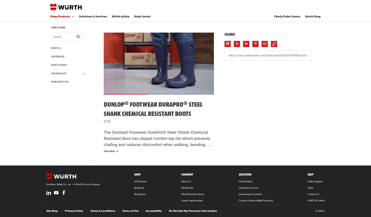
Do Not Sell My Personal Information (193, 211)
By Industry (140, 194)
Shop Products (60, 16)
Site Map (52, 211)
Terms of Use (130, 211)
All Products (140, 181)
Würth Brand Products (192, 194)
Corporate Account (249, 188)
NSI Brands (187, 188)
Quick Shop (313, 16)
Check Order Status (287, 16)
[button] (78, 36)
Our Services (58, 57)
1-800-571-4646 (316, 200)
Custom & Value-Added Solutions (256, 200)
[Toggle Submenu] (84, 73)
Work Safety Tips (60, 82)
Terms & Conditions (102, 211)
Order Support (315, 181)
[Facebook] (63, 193)
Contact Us (313, 194)
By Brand (139, 188)
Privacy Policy (74, 211)
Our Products (58, 74)
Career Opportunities (192, 200)
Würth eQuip (120, 16)
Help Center (142, 16)
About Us (56, 48)
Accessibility (154, 211)
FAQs (310, 188)
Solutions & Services (93, 16)
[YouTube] (56, 193)
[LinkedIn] (48, 193)
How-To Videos (59, 65)
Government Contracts (250, 194)
